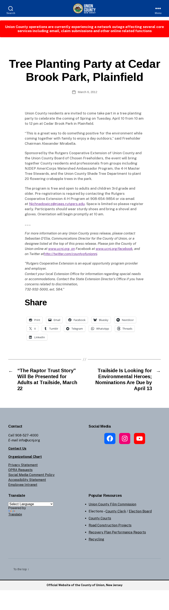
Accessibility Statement (27, 480)
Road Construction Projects (110, 525)
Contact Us (17, 448)
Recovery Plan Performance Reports (117, 532)
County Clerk (116, 511)
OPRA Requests (20, 470)
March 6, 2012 (87, 92)
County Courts (100, 518)
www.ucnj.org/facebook (114, 249)
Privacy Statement (23, 465)
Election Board (140, 511)
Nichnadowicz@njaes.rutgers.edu (57, 204)
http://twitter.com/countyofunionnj (70, 254)
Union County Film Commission (112, 504)
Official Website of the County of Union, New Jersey (84, 585)
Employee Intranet (22, 485)
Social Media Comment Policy (31, 475)
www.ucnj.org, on (61, 249)
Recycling (96, 539)
